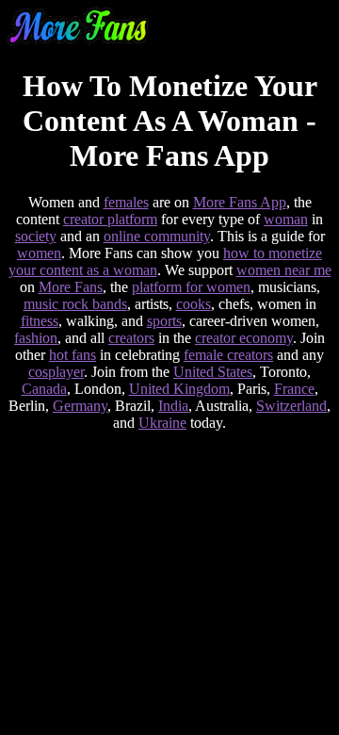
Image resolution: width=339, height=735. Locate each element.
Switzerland (291, 406)
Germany (80, 406)
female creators (228, 355)
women (39, 253)
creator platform (110, 219)
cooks (193, 304)
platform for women (191, 287)
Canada (44, 389)
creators (131, 338)
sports (164, 321)
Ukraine (162, 423)
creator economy (244, 338)
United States (212, 372)
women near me (283, 270)
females (126, 202)
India (173, 406)
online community (157, 236)
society (35, 236)
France (294, 389)
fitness (39, 321)
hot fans (72, 355)
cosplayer (56, 372)
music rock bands (75, 304)
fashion (35, 338)
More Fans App (239, 202)
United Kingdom (179, 389)
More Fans (71, 287)
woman (286, 219)
